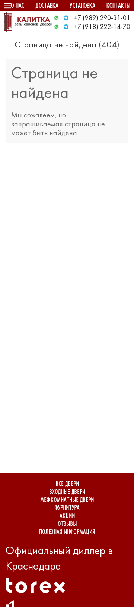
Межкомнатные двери (67, 500)
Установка (82, 6)
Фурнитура (67, 508)
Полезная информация (67, 532)
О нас (17, 6)
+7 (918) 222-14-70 (102, 27)
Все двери (67, 484)
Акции (67, 516)
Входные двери (67, 492)
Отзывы (67, 524)
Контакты (118, 6)
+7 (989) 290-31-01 (102, 18)
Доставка (46, 6)
